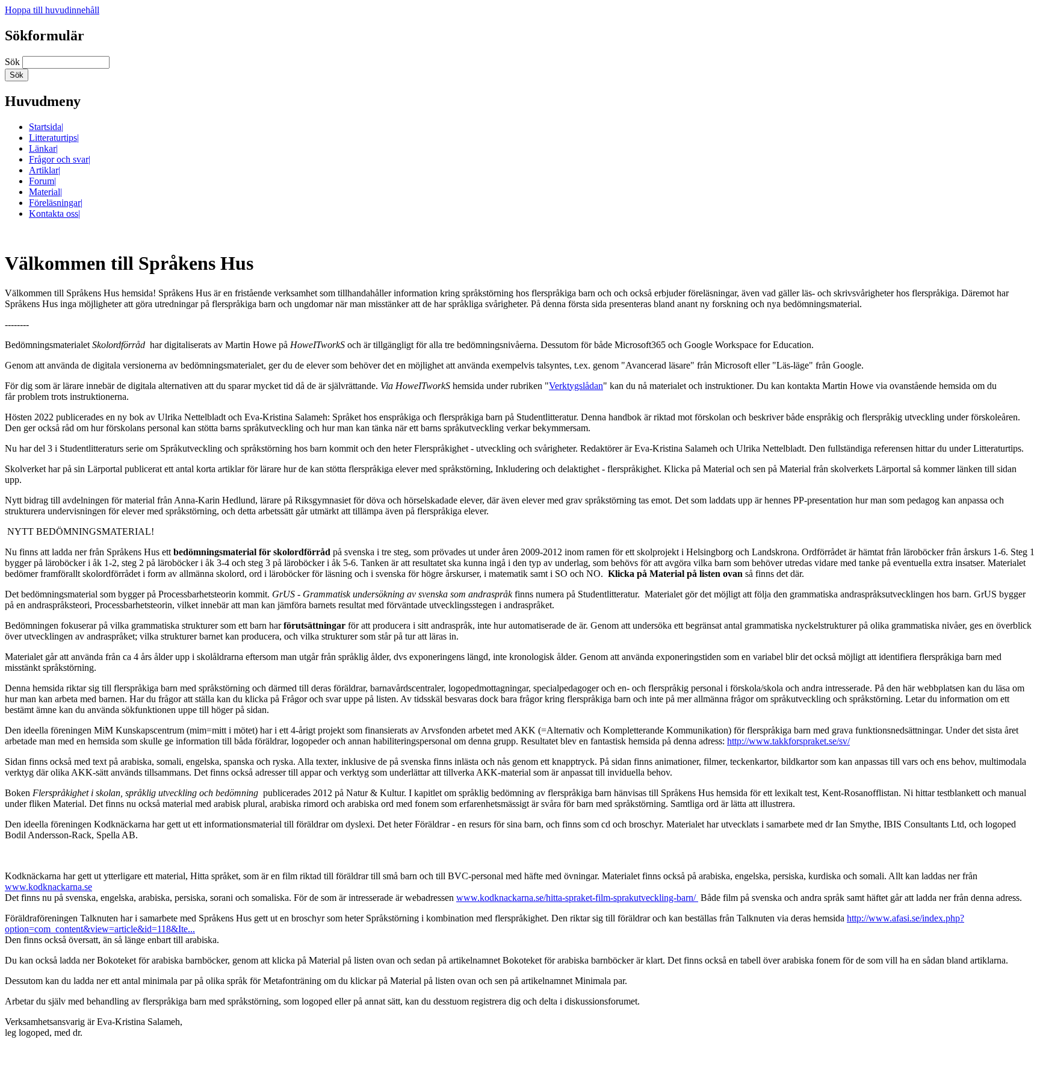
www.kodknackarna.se (48, 887)
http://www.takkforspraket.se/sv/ (788, 741)
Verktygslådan (576, 386)
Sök (13, 62)
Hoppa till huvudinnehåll (52, 10)
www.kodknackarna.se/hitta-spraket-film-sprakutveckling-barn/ (577, 897)
